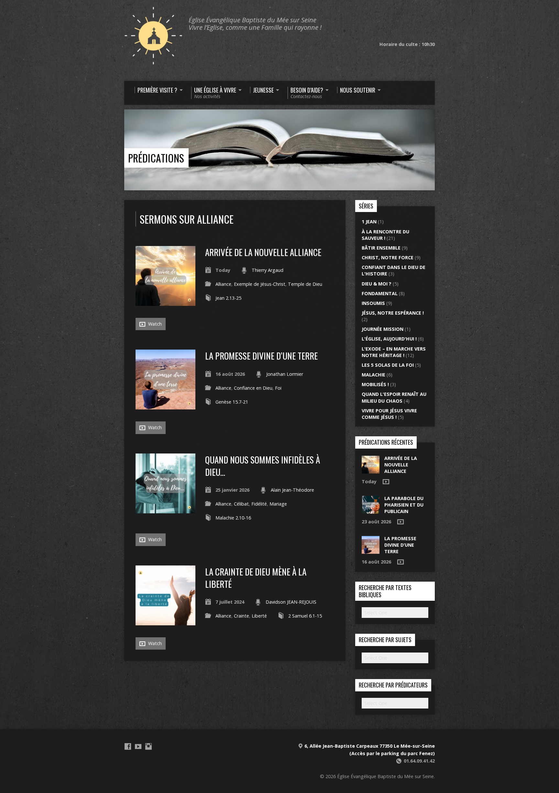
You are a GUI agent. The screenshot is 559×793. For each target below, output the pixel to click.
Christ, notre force (387, 257)
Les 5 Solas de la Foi (388, 365)
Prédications (156, 157)
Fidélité (259, 504)
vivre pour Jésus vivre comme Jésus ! (389, 414)
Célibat (241, 504)
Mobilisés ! (375, 384)
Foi (278, 388)
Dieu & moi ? (376, 284)
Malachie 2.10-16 (233, 518)
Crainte (241, 616)
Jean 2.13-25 (228, 298)
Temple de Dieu (305, 284)
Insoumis (373, 303)
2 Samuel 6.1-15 (305, 616)
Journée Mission (382, 329)
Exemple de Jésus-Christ (259, 284)
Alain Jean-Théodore (292, 490)
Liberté (259, 616)
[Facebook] (128, 746)
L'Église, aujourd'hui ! (389, 339)
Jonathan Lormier (284, 374)
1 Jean (369, 221)
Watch (154, 324)
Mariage (278, 504)
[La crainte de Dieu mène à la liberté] (165, 622)
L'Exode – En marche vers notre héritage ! (394, 352)
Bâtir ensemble (381, 248)
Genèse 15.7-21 (231, 402)
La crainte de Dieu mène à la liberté (255, 577)
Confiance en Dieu (253, 388)
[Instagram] (148, 746)
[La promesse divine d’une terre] (165, 406)
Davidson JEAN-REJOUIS (291, 602)
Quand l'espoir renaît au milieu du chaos (394, 397)
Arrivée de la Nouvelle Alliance (263, 252)
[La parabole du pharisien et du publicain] (370, 510)
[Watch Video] (386, 481)
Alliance (223, 284)
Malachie (373, 375)
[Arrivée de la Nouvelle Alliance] (165, 302)
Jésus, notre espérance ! (393, 313)
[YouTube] (138, 746)
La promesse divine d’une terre (261, 355)
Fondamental (380, 293)
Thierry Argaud (267, 270)
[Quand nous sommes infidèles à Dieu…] (165, 510)
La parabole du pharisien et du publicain (403, 504)
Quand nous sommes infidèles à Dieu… (262, 465)
